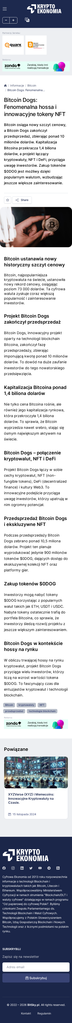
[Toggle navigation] (5, 8)
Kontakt (26, 1013)
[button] (27, 20)
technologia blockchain (42, 711)
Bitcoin (31, 85)
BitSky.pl (33, 1004)
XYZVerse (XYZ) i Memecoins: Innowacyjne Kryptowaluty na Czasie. (31, 798)
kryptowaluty (26, 704)
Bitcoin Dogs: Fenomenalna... (26, 90)
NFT (42, 704)
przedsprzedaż (14, 711)
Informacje (17, 85)
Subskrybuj (38, 978)
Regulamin (44, 1013)
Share (24, 200)
